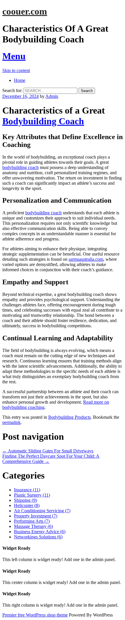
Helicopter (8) (27, 505)
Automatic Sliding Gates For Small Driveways (47, 450)
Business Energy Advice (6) (39, 531)
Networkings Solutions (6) (38, 536)
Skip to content (16, 70)
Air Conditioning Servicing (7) (42, 510)
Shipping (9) (25, 500)
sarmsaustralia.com (86, 259)
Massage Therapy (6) (33, 526)
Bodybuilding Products (69, 417)
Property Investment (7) (35, 515)
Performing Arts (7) (32, 521)
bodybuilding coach (20, 167)
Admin (51, 96)
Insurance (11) (27, 489)
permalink (11, 422)
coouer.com (24, 11)
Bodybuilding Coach (43, 121)
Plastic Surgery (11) (32, 495)
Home (19, 80)
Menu (14, 56)
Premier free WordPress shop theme (35, 614)
